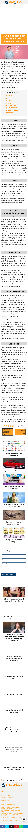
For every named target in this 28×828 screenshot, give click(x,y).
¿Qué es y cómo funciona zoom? (9, 820)
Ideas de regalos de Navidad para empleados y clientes (10, 808)
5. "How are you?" (11, 107)
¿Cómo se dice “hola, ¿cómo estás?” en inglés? (7, 432)
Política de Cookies (6, 795)
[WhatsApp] (21, 826)
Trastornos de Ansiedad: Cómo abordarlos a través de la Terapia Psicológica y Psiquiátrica (12, 814)
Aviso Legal (4, 799)
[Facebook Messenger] (7, 826)
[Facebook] (2, 826)
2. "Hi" (8, 98)
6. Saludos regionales (12, 110)
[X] (11, 826)
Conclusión (9, 112)
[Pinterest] (16, 826)
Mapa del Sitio (5, 800)
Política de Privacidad (7, 797)
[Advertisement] (14, 19)
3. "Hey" (8, 100)
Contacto (3, 793)
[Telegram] (25, 826)
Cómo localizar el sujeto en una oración (21, 432)
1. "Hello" (9, 95)
